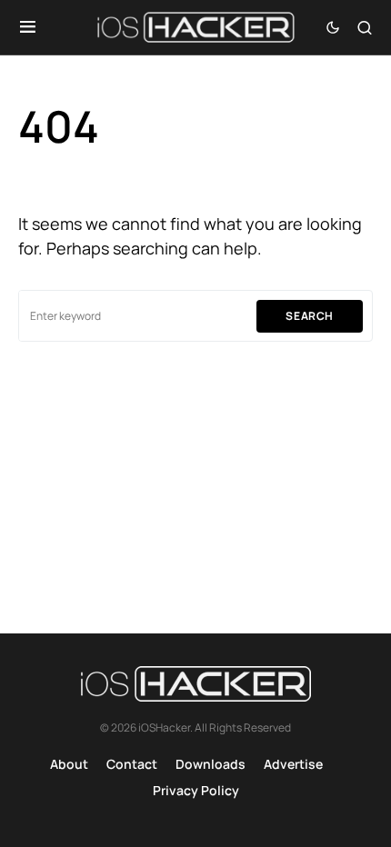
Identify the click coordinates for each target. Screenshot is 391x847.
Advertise (293, 763)
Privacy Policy (196, 790)
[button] (27, 27)
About (69, 763)
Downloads (210, 763)
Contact (131, 763)
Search (310, 316)
